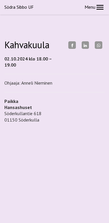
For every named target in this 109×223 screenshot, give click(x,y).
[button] (100, 7)
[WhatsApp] (98, 45)
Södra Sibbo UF (19, 7)
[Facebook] (72, 45)
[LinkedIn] (85, 45)
